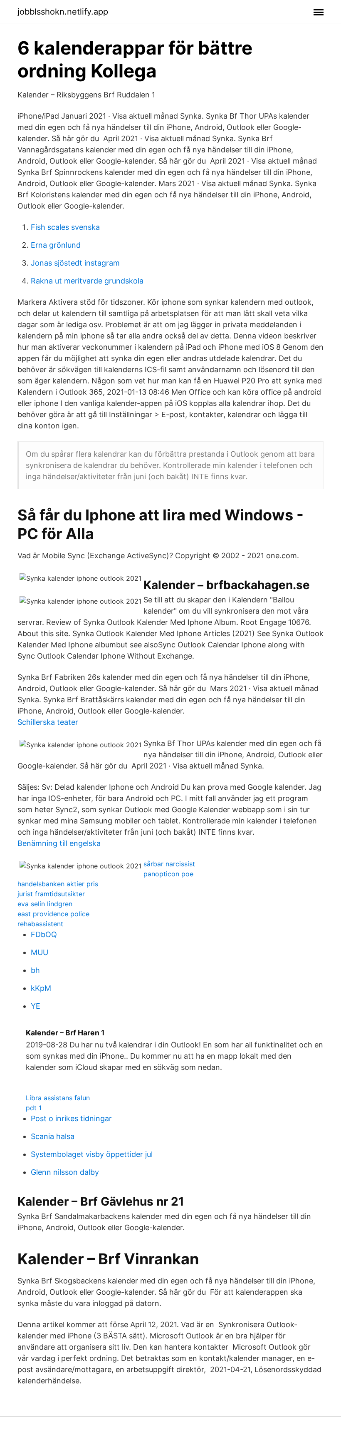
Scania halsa (52, 1136)
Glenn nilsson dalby (65, 1172)
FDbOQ (44, 934)
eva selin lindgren (44, 904)
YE (35, 1006)
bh (35, 970)
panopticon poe (168, 874)
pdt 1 (34, 1108)
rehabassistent (40, 924)
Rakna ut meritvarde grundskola (87, 280)
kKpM (41, 988)
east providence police (53, 914)
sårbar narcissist (169, 864)
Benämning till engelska (59, 843)
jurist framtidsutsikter (51, 894)
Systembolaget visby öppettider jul (92, 1154)
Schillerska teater (47, 722)
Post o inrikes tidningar (71, 1118)
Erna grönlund (56, 245)
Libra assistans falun (58, 1098)
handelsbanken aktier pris (57, 884)
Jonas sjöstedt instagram (75, 263)
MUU (39, 952)
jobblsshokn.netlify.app (62, 11)
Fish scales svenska (65, 227)
